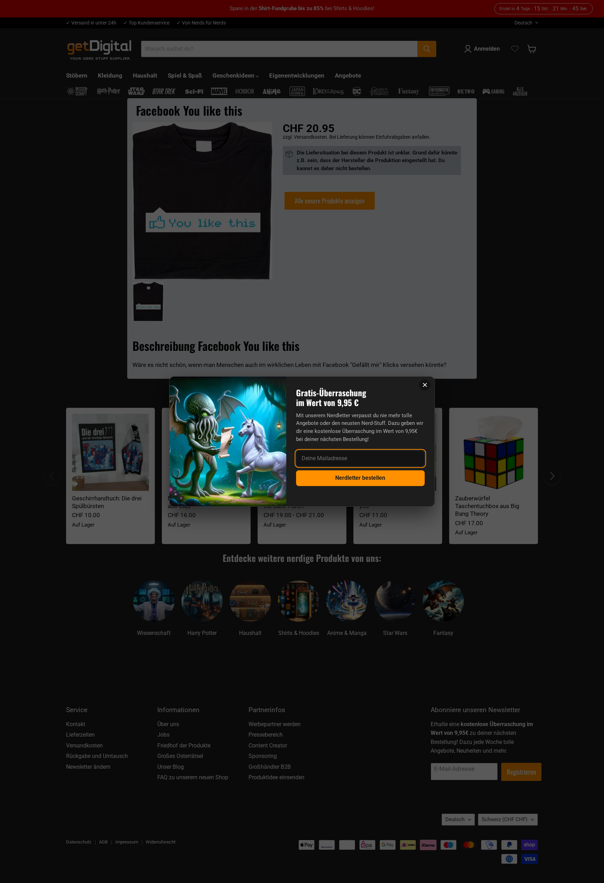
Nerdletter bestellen (360, 478)
